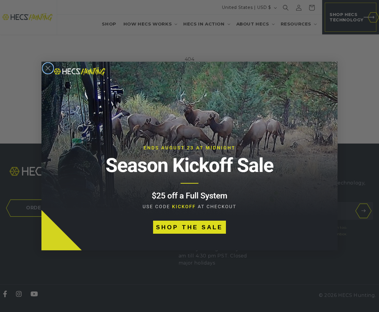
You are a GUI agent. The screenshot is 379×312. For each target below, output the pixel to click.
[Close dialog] (48, 68)
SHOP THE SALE (189, 227)
